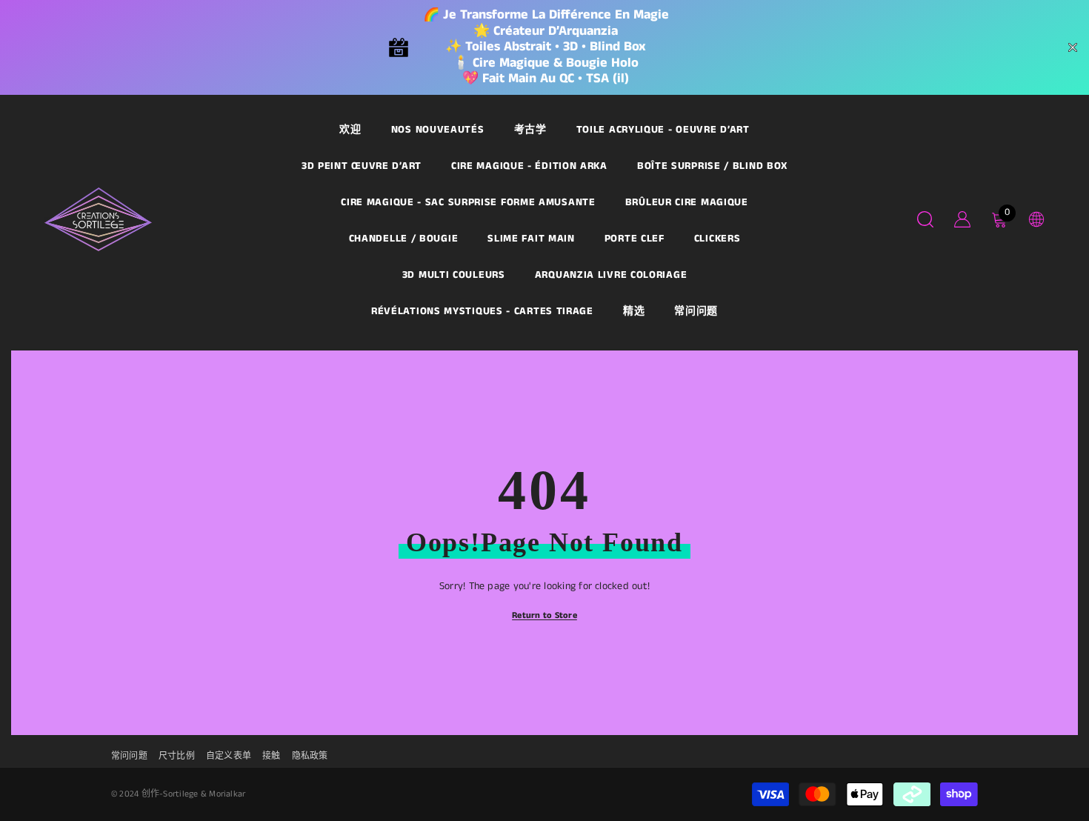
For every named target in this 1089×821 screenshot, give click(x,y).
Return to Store (544, 615)
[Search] (925, 218)
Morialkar (227, 794)
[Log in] (962, 219)
